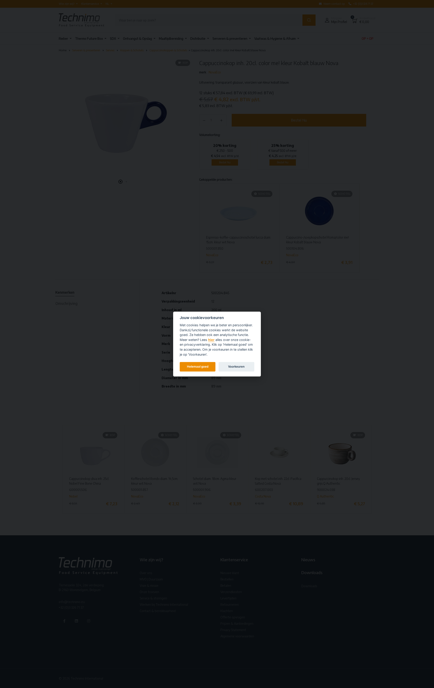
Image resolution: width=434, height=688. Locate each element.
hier (211, 340)
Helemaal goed (197, 366)
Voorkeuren (236, 366)
